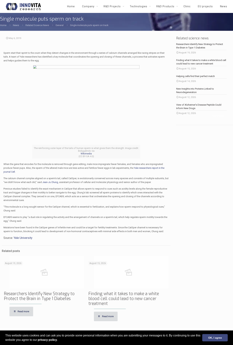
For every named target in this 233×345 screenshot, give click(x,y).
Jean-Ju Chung (50, 182)
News (16, 25)
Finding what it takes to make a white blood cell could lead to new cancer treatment (123, 298)
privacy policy (47, 339)
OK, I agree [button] (215, 337)
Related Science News (37, 25)
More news (218, 116)
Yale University (23, 238)
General (60, 25)
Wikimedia (86, 153)
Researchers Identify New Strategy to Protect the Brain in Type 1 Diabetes (39, 296)
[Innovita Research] (23, 6)
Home (3, 25)
